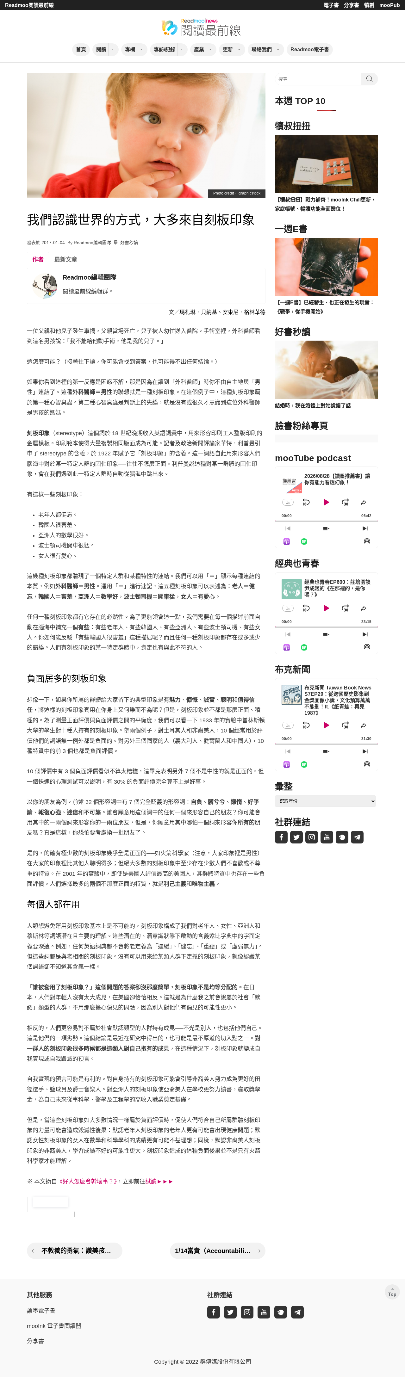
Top (392, 1294)
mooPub (389, 5)
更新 (228, 49)
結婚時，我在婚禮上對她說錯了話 (313, 405)
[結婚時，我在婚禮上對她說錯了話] (326, 370)
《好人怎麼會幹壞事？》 (87, 1181)
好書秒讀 (129, 242)
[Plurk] (342, 837)
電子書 (331, 5)
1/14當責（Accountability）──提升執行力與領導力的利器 (213, 1250)
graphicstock (249, 193)
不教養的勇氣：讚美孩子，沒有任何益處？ (79, 1250)
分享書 (351, 5)
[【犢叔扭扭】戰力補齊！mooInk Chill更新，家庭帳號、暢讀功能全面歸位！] (326, 164)
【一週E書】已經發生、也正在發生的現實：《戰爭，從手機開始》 (325, 307)
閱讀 (101, 49)
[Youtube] (327, 837)
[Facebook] (281, 837)
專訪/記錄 (164, 49)
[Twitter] (296, 837)
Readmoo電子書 (309, 49)
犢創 (369, 5)
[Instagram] (311, 837)
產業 (199, 49)
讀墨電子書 (41, 1311)
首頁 (81, 49)
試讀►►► (159, 1181)
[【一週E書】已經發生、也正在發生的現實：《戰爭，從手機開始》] (326, 267)
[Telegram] (357, 837)
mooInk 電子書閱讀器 (54, 1326)
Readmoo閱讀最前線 (29, 5)
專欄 (130, 49)
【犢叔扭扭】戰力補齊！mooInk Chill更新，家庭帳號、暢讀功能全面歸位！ (325, 204)
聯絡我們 (262, 49)
